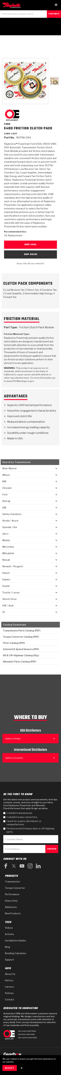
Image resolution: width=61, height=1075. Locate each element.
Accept (9, 1068)
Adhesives (11, 907)
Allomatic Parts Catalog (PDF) (19, 661)
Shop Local (30, 244)
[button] (56, 5)
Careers (9, 986)
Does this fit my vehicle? (30, 263)
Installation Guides (15, 940)
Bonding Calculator (15, 953)
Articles (9, 934)
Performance (12, 894)
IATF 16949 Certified (27, 1038)
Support (9, 959)
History (9, 980)
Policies (9, 993)
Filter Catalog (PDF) (14, 643)
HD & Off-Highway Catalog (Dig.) (21, 655)
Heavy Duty (11, 900)
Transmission (12, 881)
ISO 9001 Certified (26, 1034)
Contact (9, 999)
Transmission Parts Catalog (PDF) (21, 630)
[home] (12, 5)
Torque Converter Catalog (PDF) (21, 636)
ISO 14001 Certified (27, 1031)
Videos (9, 927)
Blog (7, 946)
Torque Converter (15, 888)
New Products (13, 913)
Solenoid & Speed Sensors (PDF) (21, 649)
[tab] (54, 81)
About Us (10, 974)
